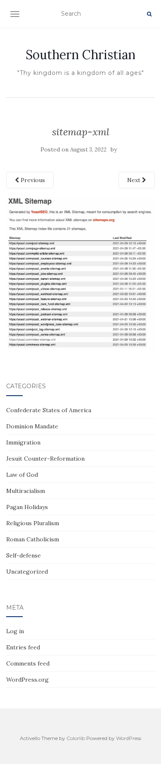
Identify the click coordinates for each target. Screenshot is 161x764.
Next (134, 180)
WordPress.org (27, 679)
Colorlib (75, 738)
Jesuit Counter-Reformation (45, 458)
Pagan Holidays (27, 507)
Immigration (23, 442)
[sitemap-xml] (80, 272)
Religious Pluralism (32, 523)
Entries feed (23, 647)
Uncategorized (27, 571)
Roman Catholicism (32, 539)
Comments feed (28, 663)
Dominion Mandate (32, 426)
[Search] (149, 14)
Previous (32, 180)
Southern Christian (80, 54)
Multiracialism (25, 491)
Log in (15, 631)
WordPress (128, 738)
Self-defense (23, 555)
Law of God (22, 474)
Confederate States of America (48, 410)
